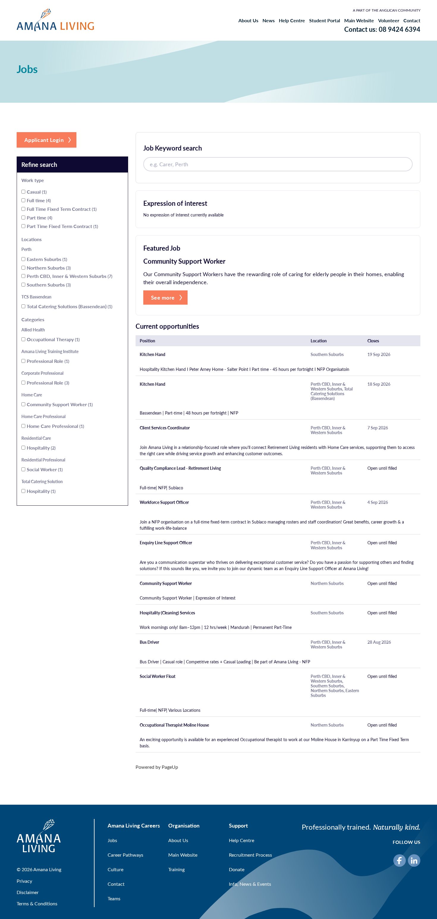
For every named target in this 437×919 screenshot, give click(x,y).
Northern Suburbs (48, 267)
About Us (248, 20)
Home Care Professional (55, 426)
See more (163, 297)
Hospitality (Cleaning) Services (167, 612)
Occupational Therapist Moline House (174, 725)
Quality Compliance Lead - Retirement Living (180, 468)
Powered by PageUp (157, 767)
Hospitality (40, 447)
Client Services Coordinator (165, 428)
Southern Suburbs (48, 284)
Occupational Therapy (52, 339)
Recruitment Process (250, 855)
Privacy (24, 881)
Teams (114, 898)
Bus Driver (149, 642)
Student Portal (324, 20)
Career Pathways (125, 855)
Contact (411, 20)
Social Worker (44, 469)
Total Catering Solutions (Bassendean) (69, 306)
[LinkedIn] (414, 860)
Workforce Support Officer (164, 502)
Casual (36, 191)
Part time (39, 217)
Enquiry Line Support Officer (166, 542)
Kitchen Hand (152, 354)
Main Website (359, 20)
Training (176, 869)
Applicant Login (44, 139)
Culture (115, 869)
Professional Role (47, 361)
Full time (38, 200)
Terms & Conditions (37, 903)
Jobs (112, 840)
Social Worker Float (157, 676)
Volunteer (388, 20)
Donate (236, 869)
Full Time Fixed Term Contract (61, 208)
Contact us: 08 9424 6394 (382, 29)
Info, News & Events (250, 884)
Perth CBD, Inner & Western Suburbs (69, 276)
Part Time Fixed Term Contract (62, 226)
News (268, 20)
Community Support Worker (59, 404)
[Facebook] (399, 860)
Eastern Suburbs (46, 259)
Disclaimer (28, 892)
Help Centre (292, 20)
